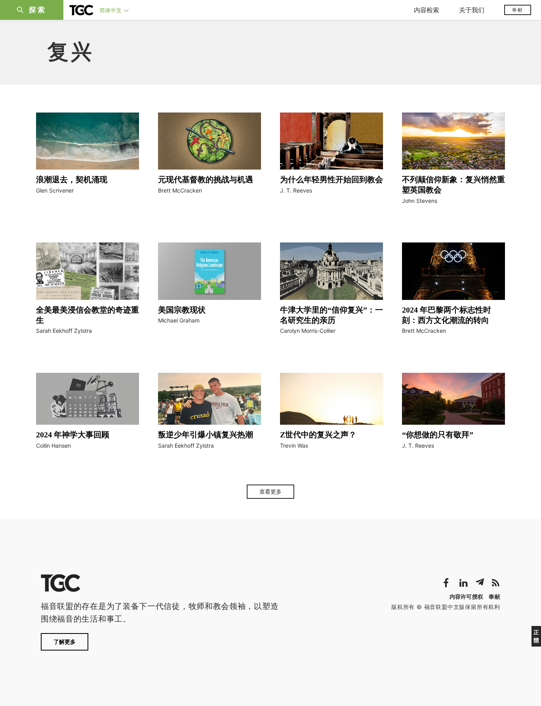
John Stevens (419, 200)
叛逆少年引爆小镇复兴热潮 (205, 434)
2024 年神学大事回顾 (72, 434)
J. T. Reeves (296, 190)
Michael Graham (179, 320)
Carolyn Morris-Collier (307, 330)
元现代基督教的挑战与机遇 (205, 179)
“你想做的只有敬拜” (437, 434)
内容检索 (426, 10)
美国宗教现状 (182, 309)
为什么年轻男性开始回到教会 (331, 179)
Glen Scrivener (55, 190)
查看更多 (270, 491)
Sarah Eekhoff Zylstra (64, 330)
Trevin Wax (294, 445)
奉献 (517, 10)
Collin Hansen (53, 445)
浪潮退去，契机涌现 (71, 179)
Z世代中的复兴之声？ (318, 434)
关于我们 (471, 10)
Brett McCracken (180, 190)
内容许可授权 (467, 596)
